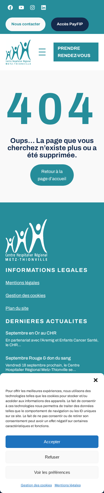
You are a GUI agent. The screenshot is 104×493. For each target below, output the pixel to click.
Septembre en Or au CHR (31, 333)
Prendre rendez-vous (74, 52)
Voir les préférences (52, 472)
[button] (95, 380)
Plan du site (17, 308)
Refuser (52, 457)
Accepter (52, 441)
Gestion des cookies (36, 485)
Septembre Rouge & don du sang (38, 358)
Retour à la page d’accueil (52, 175)
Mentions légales (68, 485)
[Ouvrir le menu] (42, 52)
